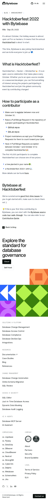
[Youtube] (15, 486)
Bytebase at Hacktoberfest (15, 187)
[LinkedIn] (11, 486)
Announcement (16, 13)
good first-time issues (30, 196)
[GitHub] (3, 486)
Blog (6, 13)
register (20, 112)
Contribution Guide (10, 218)
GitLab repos (13, 132)
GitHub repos (14, 127)
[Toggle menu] (44, 3)
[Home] (10, 3)
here (27, 173)
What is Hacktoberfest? (22, 64)
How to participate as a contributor (20, 103)
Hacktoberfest (8, 42)
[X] (7, 486)
